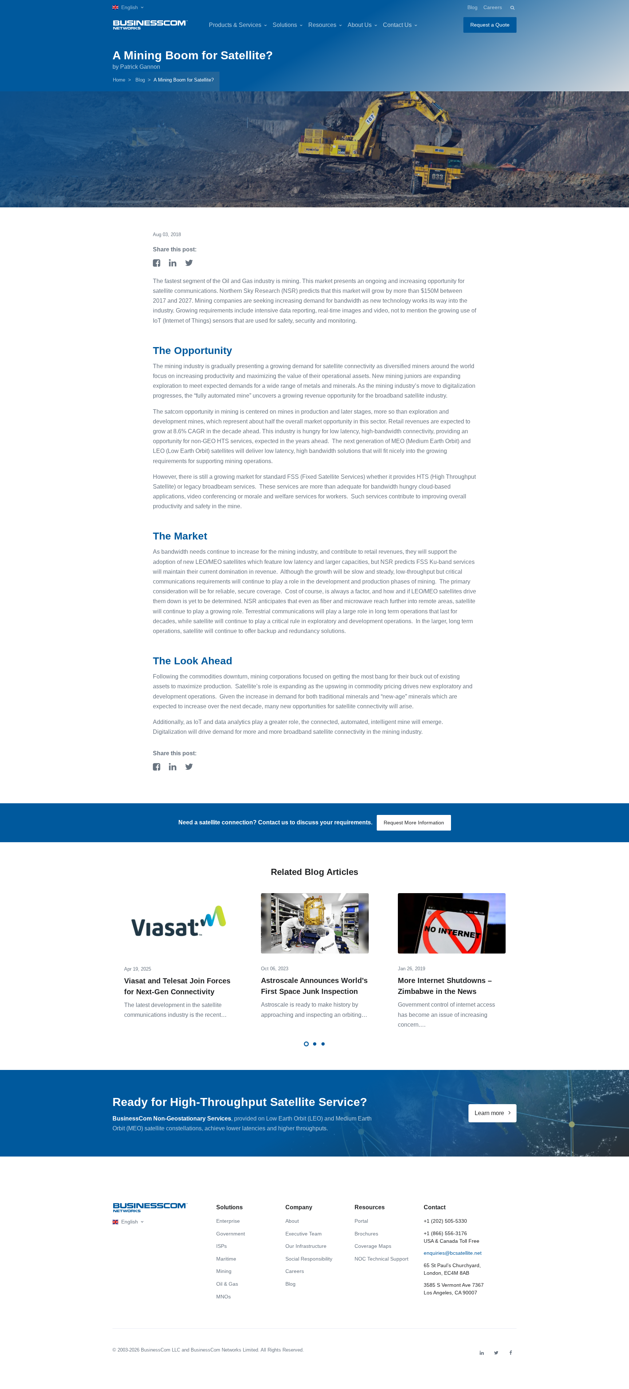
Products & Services (235, 25)
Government (230, 1234)
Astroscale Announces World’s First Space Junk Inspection (314, 985)
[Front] (150, 1207)
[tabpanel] (178, 950)
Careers (492, 7)
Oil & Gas (227, 1284)
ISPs (221, 1246)
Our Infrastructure (306, 1246)
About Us (360, 25)
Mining (224, 1271)
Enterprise (228, 1221)
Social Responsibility (308, 1259)
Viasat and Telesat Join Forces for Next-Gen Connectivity (177, 986)
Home (119, 80)
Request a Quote (490, 25)
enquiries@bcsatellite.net (453, 1253)
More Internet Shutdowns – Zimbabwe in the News (445, 985)
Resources (322, 25)
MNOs (223, 1297)
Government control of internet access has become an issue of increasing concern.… (446, 1014)
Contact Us (397, 25)
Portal (361, 1221)
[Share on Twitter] (189, 263)
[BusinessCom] (150, 24)
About (292, 1221)
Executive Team (303, 1234)
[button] (127, 7)
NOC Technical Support (381, 1259)
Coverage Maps (373, 1246)
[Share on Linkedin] (174, 263)
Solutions (285, 25)
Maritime (226, 1259)
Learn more (490, 1113)
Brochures (366, 1234)
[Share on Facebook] (158, 263)
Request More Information (414, 822)
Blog (472, 7)
